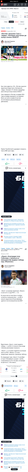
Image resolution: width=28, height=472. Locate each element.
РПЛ (12, 28)
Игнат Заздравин (9, 265)
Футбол (8, 28)
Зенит (21, 371)
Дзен (16, 154)
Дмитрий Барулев (10, 41)
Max (23, 154)
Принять (14, 469)
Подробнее (16, 467)
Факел (7, 371)
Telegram (9, 154)
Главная (3, 28)
